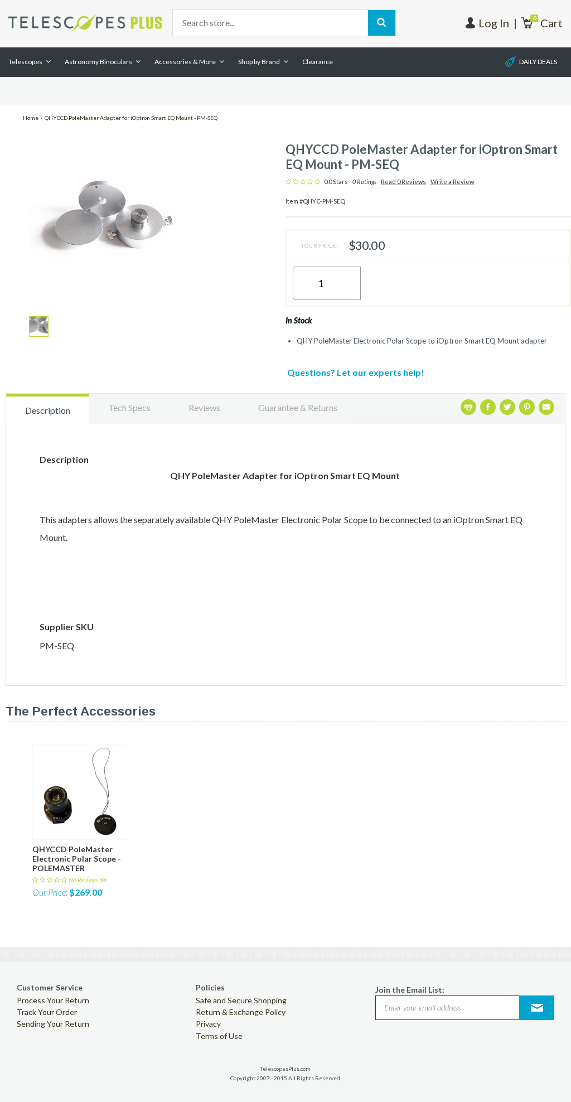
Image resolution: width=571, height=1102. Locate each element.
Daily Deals (538, 61)
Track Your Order (47, 1012)
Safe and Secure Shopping (241, 1000)
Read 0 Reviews (403, 181)
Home (30, 117)
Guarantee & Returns (297, 407)
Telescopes (25, 61)
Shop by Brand (259, 61)
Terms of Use (219, 1036)
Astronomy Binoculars (98, 61)
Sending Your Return (53, 1023)
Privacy (208, 1023)
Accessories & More (185, 61)
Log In (493, 23)
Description (47, 410)
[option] (38, 326)
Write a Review (452, 181)
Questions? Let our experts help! (355, 372)
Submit (537, 1007)
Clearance (317, 61)
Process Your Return (53, 1000)
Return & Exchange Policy (241, 1012)
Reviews (204, 407)
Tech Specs (129, 407)
